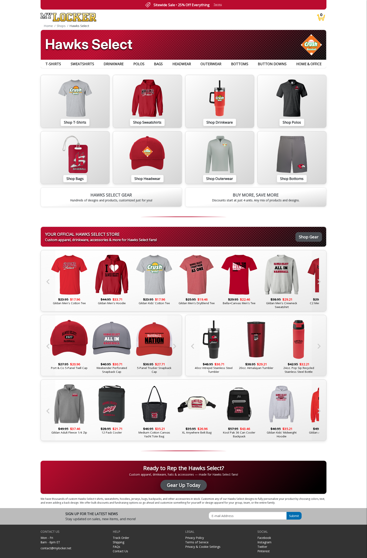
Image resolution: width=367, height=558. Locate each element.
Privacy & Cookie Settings (202, 547)
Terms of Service (197, 542)
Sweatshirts (82, 64)
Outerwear (210, 64)
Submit (294, 516)
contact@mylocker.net (56, 548)
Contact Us (120, 551)
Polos (138, 64)
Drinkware (114, 64)
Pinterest (263, 551)
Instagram (264, 542)
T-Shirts (53, 64)
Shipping (118, 542)
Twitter (262, 547)
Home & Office (309, 64)
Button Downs (272, 64)
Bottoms (239, 64)
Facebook (264, 538)
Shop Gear (309, 236)
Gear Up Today (183, 485)
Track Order (121, 538)
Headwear (181, 64)
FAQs (116, 547)
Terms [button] (218, 4)
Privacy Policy (194, 538)
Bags (158, 64)
